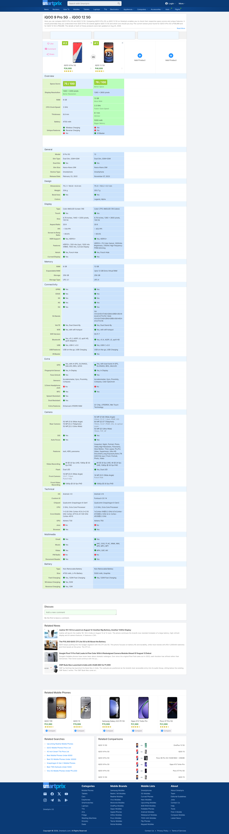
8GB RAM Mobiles (148, 806)
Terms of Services (179, 831)
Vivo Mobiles (115, 800)
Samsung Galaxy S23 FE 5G (113, 721)
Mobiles (76, 9)
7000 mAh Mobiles (148, 818)
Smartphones (146, 790)
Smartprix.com (65, 831)
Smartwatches (87, 803)
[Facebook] (52, 794)
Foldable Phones (147, 809)
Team (173, 793)
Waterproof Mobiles (149, 815)
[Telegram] (52, 800)
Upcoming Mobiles (148, 803)
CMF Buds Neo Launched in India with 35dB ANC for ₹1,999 (85, 665)
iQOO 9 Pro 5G (70, 65)
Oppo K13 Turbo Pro (139, 721)
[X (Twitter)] (59, 794)
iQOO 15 (76, 721)
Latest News (176, 818)
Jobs (173, 800)
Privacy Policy (162, 831)
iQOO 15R (48, 721)
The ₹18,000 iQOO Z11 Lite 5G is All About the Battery (82, 641)
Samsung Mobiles (117, 790)
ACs (83, 812)
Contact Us (175, 803)
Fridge (84, 815)
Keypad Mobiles (147, 824)
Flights (177, 9)
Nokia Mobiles (116, 824)
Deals (84, 824)
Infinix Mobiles (116, 815)
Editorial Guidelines (178, 796)
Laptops (96, 9)
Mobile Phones (87, 790)
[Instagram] (45, 800)
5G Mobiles (145, 793)
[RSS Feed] (59, 800)
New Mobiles (146, 800)
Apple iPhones (116, 812)
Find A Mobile (176, 812)
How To (66, 9)
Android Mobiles (147, 812)
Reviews (56, 9)
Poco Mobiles (115, 818)
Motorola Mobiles (117, 803)
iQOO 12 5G (100, 65)
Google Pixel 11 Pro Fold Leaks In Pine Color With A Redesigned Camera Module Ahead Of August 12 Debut (105, 653)
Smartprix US (48, 809)
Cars (83, 796)
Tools (173, 809)
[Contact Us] (45, 794)
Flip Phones (145, 821)
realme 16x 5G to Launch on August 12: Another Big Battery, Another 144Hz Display (95, 630)
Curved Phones (147, 796)
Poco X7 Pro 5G (166, 721)
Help (173, 806)
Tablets (86, 9)
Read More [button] (181, 28)
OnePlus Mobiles (117, 806)
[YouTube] (66, 794)
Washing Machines (89, 818)
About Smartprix (177, 790)
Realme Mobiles (116, 796)
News (46, 9)
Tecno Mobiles (116, 821)
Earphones (86, 800)
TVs (105, 9)
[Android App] (66, 800)
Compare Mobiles (178, 815)
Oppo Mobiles (116, 809)
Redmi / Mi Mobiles (117, 793)
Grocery (85, 821)
